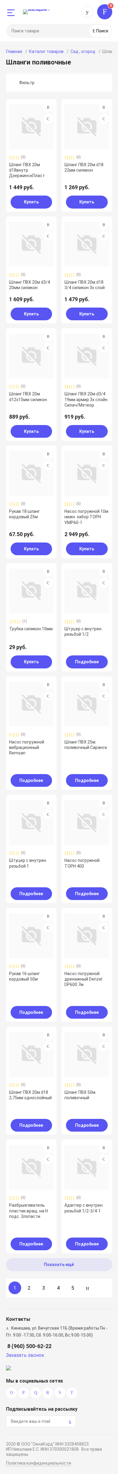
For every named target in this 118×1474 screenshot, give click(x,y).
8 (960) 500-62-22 (87, 12)
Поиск (101, 30)
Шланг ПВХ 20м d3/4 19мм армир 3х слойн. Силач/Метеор (86, 399)
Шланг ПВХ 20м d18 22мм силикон (83, 167)
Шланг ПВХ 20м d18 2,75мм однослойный (30, 1095)
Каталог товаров (46, 51)
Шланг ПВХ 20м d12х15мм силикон (28, 396)
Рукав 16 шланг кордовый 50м (24, 976)
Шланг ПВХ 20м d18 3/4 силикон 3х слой (84, 285)
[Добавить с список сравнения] (48, 107)
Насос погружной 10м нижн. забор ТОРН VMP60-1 (86, 517)
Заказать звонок (25, 1355)
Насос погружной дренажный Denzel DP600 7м (83, 979)
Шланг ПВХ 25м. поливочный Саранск (85, 745)
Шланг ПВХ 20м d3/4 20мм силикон (29, 285)
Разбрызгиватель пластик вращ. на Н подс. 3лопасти (28, 1210)
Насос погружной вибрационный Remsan (26, 747)
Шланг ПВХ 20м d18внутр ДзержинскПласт (27, 170)
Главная (14, 51)
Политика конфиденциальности (38, 1463)
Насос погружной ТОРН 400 (82, 863)
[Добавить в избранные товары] (48, 119)
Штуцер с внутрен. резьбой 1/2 (83, 631)
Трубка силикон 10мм (31, 628)
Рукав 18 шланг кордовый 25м (24, 514)
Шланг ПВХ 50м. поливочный (80, 1095)
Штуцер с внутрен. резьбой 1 (28, 863)
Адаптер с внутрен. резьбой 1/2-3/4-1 (83, 1208)
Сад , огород (82, 51)
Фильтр (26, 82)
